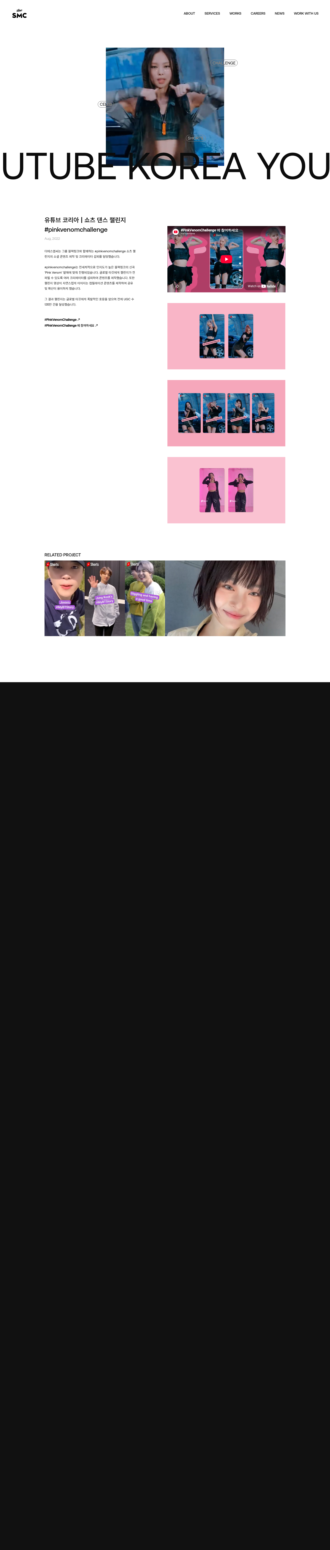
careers (258, 13)
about (189, 13)
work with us (306, 13)
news (279, 13)
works (235, 13)
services (212, 13)
